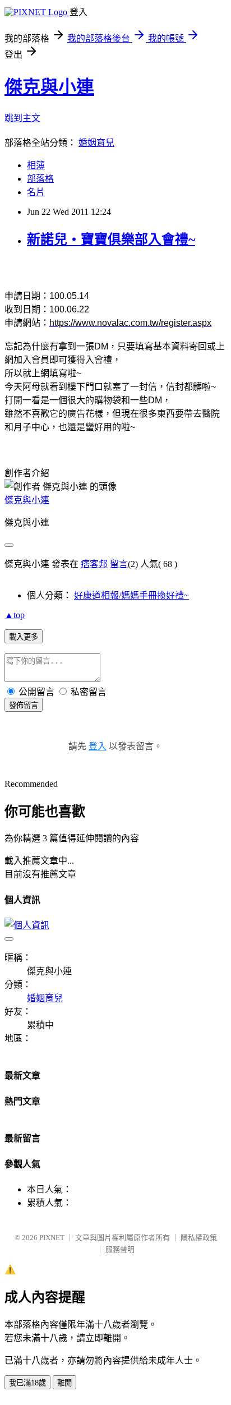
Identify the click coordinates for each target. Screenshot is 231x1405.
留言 (119, 564)
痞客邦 (94, 564)
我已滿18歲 (27, 1383)
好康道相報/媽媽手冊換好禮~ (131, 595)
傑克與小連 (49, 87)
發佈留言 (23, 705)
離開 (64, 1383)
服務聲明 (120, 1249)
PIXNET (51, 1237)
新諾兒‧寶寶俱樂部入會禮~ (111, 239)
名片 (36, 192)
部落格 (40, 178)
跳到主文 (22, 118)
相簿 (36, 165)
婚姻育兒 (96, 143)
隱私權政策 (199, 1237)
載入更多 (23, 637)
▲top (14, 615)
